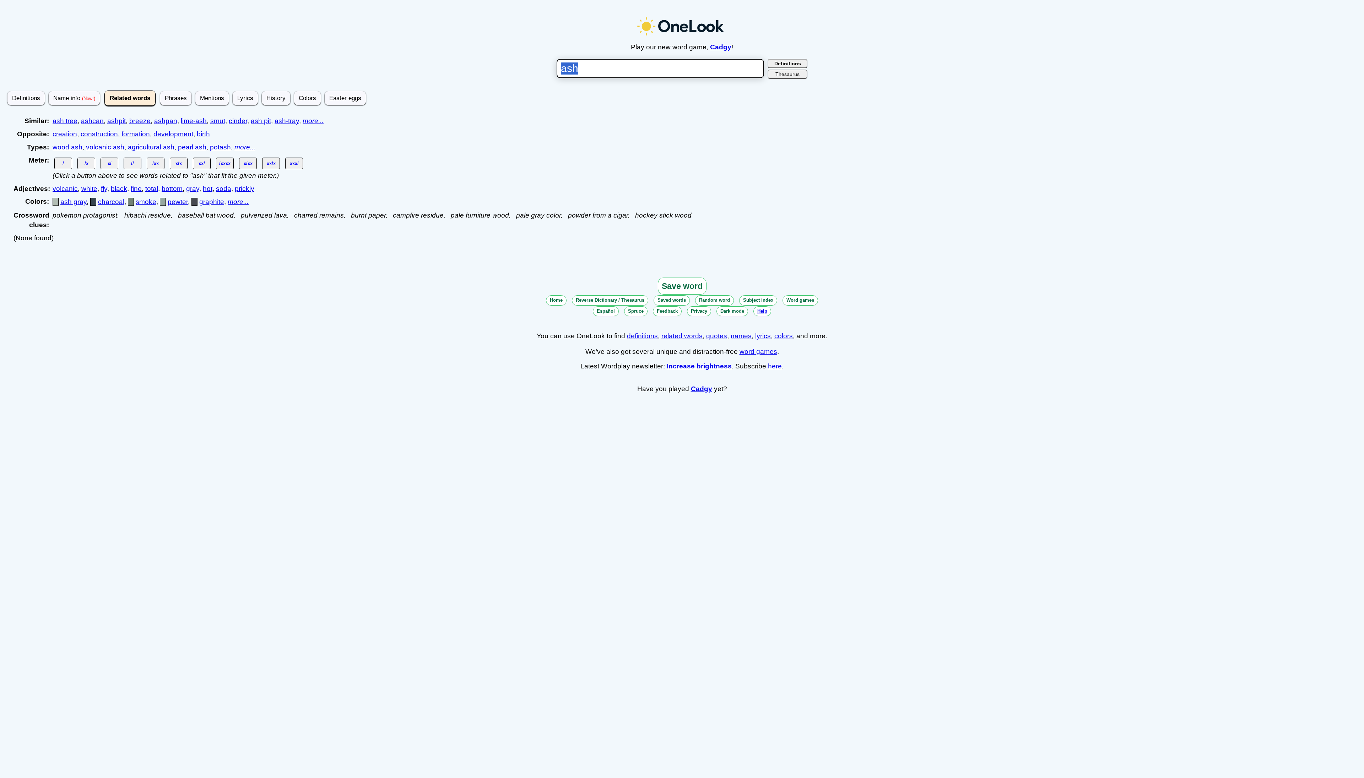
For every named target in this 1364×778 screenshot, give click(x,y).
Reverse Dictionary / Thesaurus (610, 300)
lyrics (763, 336)
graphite (211, 202)
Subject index (758, 300)
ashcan (92, 121)
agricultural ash (151, 147)
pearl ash (192, 147)
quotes (716, 336)
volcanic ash (105, 147)
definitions (642, 336)
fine (136, 188)
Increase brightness (699, 366)
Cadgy (720, 47)
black (119, 188)
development (173, 134)
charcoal (111, 202)
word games (758, 351)
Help (762, 311)
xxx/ (294, 163)
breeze (140, 121)
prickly (244, 188)
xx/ (202, 163)
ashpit (116, 121)
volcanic (65, 188)
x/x (178, 163)
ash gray (73, 202)
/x (86, 163)
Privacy (699, 311)
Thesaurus (787, 74)
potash (220, 147)
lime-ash (194, 121)
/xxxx (225, 163)
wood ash (67, 147)
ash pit (261, 121)
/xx (155, 163)
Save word (682, 286)
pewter (178, 202)
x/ (110, 163)
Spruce (636, 311)
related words (682, 336)
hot (207, 188)
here (775, 366)
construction (99, 134)
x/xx (248, 163)
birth (203, 134)
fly (104, 188)
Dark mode (732, 311)
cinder (238, 121)
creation (65, 134)
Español (606, 311)
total (151, 188)
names (741, 336)
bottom (172, 188)
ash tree (65, 121)
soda (223, 188)
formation (135, 134)
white (89, 188)
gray (192, 188)
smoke (146, 202)
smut (217, 121)
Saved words (671, 300)
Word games (800, 300)
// (132, 163)
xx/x (271, 163)
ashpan (165, 121)
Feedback (667, 311)
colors (783, 336)
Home (556, 300)
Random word (714, 300)
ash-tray (287, 121)
